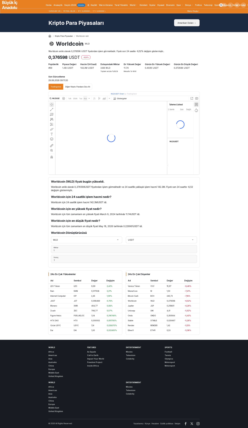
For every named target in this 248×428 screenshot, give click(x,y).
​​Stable (130, 320)
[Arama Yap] (230, 5)
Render (131, 325)
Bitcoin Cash (133, 296)
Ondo (130, 315)
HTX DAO (54, 320)
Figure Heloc (55, 315)
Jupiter (131, 306)
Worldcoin (132, 301)
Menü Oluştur (193, 11)
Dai (51, 330)
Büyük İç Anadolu (9, 5)
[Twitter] (191, 423)
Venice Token (134, 286)
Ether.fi (131, 330)
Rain (52, 291)
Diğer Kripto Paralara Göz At (77, 86)
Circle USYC (55, 325)
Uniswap (131, 311)
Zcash (53, 311)
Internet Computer (58, 296)
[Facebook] (185, 423)
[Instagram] (198, 423)
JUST (52, 301)
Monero (53, 306)
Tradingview (56, 86)
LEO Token (55, 286)
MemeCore (132, 291)
